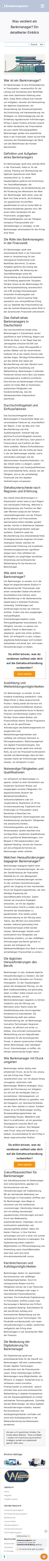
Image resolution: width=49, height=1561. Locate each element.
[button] (6, 1462)
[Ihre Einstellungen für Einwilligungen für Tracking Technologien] (4, 1556)
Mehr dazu (18, 1443)
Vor (41, 44)
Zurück (34, 44)
